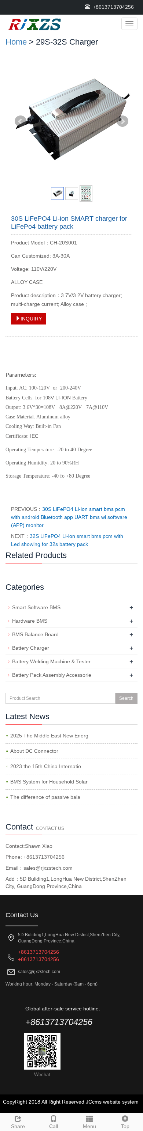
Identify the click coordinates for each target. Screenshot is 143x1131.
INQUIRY (31, 319)
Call (53, 1126)
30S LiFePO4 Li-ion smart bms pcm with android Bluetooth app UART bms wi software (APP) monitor (69, 517)
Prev (20, 121)
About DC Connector (34, 751)
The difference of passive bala (45, 797)
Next (122, 121)
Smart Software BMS (36, 607)
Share (18, 1126)
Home (16, 41)
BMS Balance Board (35, 634)
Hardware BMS (29, 621)
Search (126, 698)
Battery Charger (30, 648)
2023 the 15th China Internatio (45, 766)
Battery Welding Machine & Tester (51, 661)
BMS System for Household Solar (49, 782)
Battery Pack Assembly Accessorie (51, 675)
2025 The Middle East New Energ (49, 736)
